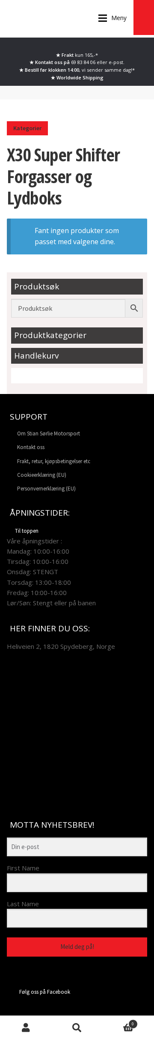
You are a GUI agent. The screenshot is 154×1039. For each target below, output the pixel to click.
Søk (77, 1027)
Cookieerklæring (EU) (41, 475)
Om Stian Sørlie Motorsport (48, 433)
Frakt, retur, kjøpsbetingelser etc (53, 461)
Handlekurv (118, 1022)
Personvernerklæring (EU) (46, 488)
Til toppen (26, 530)
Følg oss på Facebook (44, 991)
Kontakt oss (30, 447)
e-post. (116, 62)
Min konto (25, 1027)
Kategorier (27, 128)
